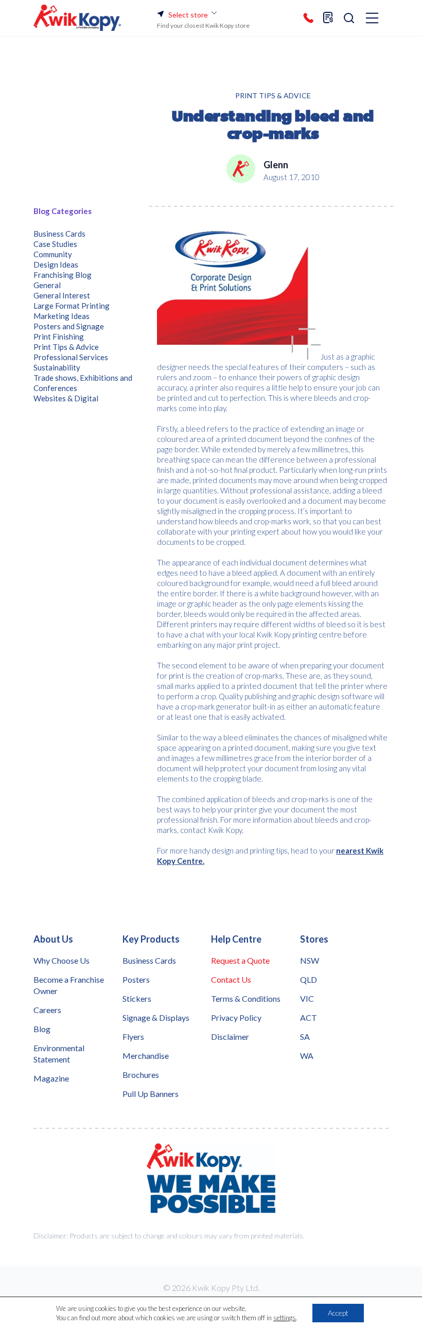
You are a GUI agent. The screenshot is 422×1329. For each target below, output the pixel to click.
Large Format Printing (71, 305)
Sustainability (56, 367)
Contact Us (231, 979)
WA (306, 1055)
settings (284, 1318)
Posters (136, 979)
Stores (314, 939)
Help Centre (236, 939)
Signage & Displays (155, 1017)
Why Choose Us (61, 960)
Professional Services (70, 357)
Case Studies (55, 244)
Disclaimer (230, 1036)
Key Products (151, 939)
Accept (338, 1312)
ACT (308, 1017)
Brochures (140, 1074)
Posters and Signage (68, 326)
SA (305, 1036)
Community (52, 254)
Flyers (133, 1036)
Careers (47, 1010)
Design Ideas (55, 264)
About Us (53, 939)
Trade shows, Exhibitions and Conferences (82, 383)
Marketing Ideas (61, 316)
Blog (41, 1029)
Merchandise (145, 1055)
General (47, 285)
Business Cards (59, 233)
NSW (309, 960)
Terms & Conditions (245, 998)
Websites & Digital (65, 398)
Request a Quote (240, 960)
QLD (308, 979)
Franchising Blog (62, 274)
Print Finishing (58, 336)
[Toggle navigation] (372, 18)
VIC (307, 998)
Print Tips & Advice (273, 95)
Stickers (136, 998)
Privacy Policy (236, 1017)
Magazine (51, 1078)
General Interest (61, 295)
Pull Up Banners (150, 1093)
